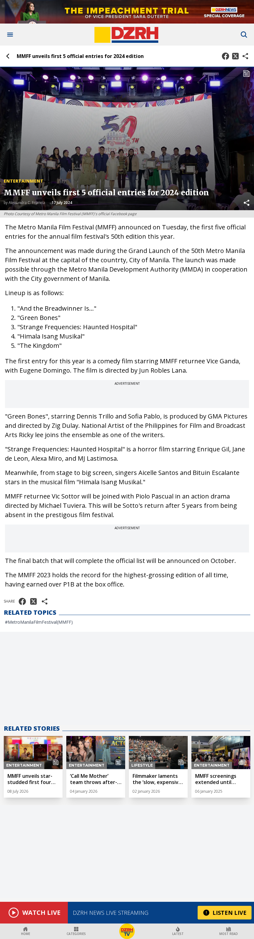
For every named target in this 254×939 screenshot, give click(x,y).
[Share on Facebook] (225, 56)
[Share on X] (235, 56)
